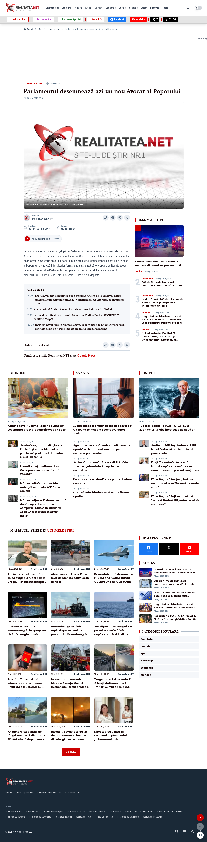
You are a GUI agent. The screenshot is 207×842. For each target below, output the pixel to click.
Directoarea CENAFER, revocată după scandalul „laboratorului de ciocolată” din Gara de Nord (113, 737)
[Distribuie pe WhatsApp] (120, 218)
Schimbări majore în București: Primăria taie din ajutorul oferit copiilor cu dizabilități (100, 466)
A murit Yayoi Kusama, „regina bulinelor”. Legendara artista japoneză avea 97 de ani (37, 428)
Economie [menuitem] (111, 7)
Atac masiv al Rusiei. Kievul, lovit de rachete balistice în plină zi (73, 309)
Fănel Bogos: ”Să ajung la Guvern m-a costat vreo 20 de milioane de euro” (175, 483)
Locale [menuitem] (122, 7)
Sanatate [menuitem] (133, 7)
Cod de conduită (73, 792)
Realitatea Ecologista (53, 811)
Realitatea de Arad (63, 816)
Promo (145, 329)
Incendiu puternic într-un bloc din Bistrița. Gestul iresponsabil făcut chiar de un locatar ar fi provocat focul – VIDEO (69, 687)
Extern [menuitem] (144, 7)
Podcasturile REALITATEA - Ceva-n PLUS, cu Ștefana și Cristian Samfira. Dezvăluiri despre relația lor (159, 338)
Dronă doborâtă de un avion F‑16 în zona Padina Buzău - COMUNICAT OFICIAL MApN (77, 317)
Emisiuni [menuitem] (66, 7)
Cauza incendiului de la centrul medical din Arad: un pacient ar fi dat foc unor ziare (158, 265)
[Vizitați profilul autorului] (27, 217)
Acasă (30, 29)
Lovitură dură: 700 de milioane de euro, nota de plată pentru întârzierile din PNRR (162, 302)
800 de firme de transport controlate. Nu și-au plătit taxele (162, 284)
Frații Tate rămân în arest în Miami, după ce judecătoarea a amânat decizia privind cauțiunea (175, 466)
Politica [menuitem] (78, 7)
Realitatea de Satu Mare (128, 816)
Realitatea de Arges (85, 816)
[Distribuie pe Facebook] (113, 218)
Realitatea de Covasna (120, 811)
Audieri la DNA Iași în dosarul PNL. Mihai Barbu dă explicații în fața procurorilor (174, 449)
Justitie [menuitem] (99, 7)
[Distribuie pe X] (127, 218)
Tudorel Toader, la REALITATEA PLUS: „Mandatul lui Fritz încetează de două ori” (168, 428)
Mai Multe (70, 751)
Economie (147, 278)
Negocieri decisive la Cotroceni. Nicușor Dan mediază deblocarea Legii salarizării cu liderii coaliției (162, 319)
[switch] (198, 8)
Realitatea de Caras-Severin (170, 811)
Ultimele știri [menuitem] (52, 7)
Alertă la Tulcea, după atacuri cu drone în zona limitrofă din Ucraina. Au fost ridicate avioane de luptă (25, 687)
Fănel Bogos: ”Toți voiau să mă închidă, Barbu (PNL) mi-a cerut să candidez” (175, 500)
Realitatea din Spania (152, 816)
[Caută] (188, 7)
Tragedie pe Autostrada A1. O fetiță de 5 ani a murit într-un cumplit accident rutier (113, 685)
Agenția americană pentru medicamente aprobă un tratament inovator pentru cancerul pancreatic (101, 449)
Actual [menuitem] (88, 7)
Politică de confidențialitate (49, 792)
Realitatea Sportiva (13, 811)
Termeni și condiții (24, 792)
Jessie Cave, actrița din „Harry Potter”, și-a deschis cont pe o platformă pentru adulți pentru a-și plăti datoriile (43, 451)
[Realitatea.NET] (22, 7)
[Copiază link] (106, 218)
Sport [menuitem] (165, 7)
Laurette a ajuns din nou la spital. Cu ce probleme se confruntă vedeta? (43, 470)
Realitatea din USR (97, 811)
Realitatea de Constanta (40, 816)
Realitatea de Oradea (144, 811)
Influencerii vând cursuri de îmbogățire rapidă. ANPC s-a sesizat (40, 487)
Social (138, 271)
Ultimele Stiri (53, 29)
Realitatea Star (33, 811)
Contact (8, 792)
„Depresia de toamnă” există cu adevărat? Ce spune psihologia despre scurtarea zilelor (102, 429)
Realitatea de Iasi (105, 816)
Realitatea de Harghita (15, 816)
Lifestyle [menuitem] (154, 7)
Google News (86, 355)
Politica (146, 312)
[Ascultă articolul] (200, 817)
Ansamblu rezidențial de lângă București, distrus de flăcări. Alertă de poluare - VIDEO (26, 737)
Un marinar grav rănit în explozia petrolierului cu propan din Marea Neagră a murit (70, 632)
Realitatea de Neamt (76, 811)
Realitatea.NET (42, 219)
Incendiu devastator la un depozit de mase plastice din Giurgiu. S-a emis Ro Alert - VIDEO (69, 737)
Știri (40, 29)
